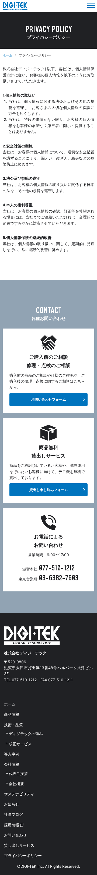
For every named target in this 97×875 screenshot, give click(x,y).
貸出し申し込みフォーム (48, 490)
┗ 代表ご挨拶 (16, 773)
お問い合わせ (15, 835)
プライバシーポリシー (23, 855)
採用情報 (12, 825)
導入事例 (11, 754)
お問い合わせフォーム (48, 399)
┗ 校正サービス (18, 744)
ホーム (7, 55)
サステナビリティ (19, 794)
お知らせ (11, 804)
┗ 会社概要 (14, 783)
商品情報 (11, 714)
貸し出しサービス (19, 845)
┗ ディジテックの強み (23, 733)
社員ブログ (13, 814)
